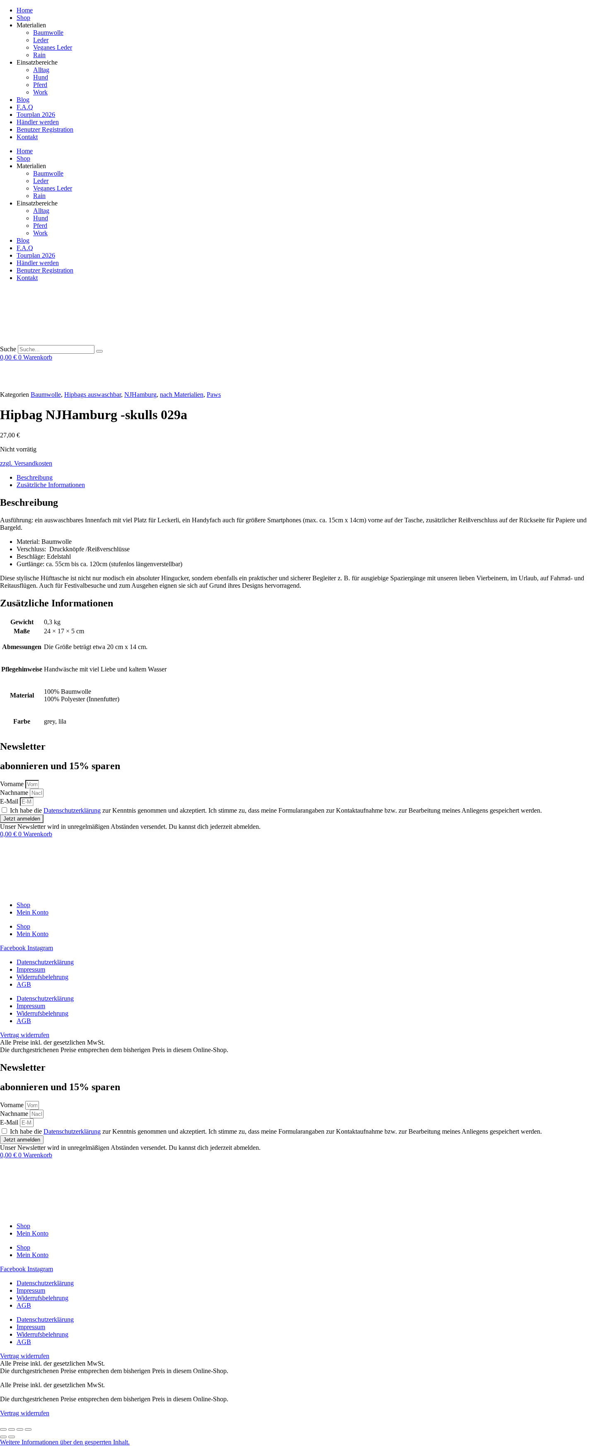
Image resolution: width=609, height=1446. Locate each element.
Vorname (12, 783)
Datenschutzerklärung (72, 810)
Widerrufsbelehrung (42, 976)
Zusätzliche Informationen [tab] (51, 484)
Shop (23, 17)
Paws (214, 394)
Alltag (41, 69)
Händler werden (38, 122)
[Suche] (99, 351)
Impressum (31, 969)
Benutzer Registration (45, 129)
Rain (39, 54)
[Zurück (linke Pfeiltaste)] (3, 1437)
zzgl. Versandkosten (26, 463)
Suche (8, 348)
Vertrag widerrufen (24, 1413)
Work (40, 92)
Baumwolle (48, 32)
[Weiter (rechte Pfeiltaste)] (11, 1437)
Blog (23, 99)
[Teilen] (20, 1429)
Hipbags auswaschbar (92, 394)
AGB (24, 984)
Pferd (40, 84)
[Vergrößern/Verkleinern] (3, 1429)
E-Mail (10, 801)
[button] (65, 1442)
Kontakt (27, 136)
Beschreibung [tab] (35, 477)
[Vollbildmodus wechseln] (11, 1429)
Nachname (15, 792)
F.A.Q (25, 107)
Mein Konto (32, 912)
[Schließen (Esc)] (28, 1429)
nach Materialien (181, 394)
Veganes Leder (52, 47)
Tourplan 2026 (36, 114)
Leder (40, 39)
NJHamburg (140, 394)
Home (25, 10)
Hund (40, 77)
